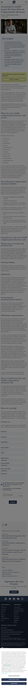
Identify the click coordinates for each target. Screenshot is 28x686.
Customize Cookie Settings (14, 675)
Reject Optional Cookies (14, 679)
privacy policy (7, 665)
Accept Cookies (14, 683)
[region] (14, 667)
